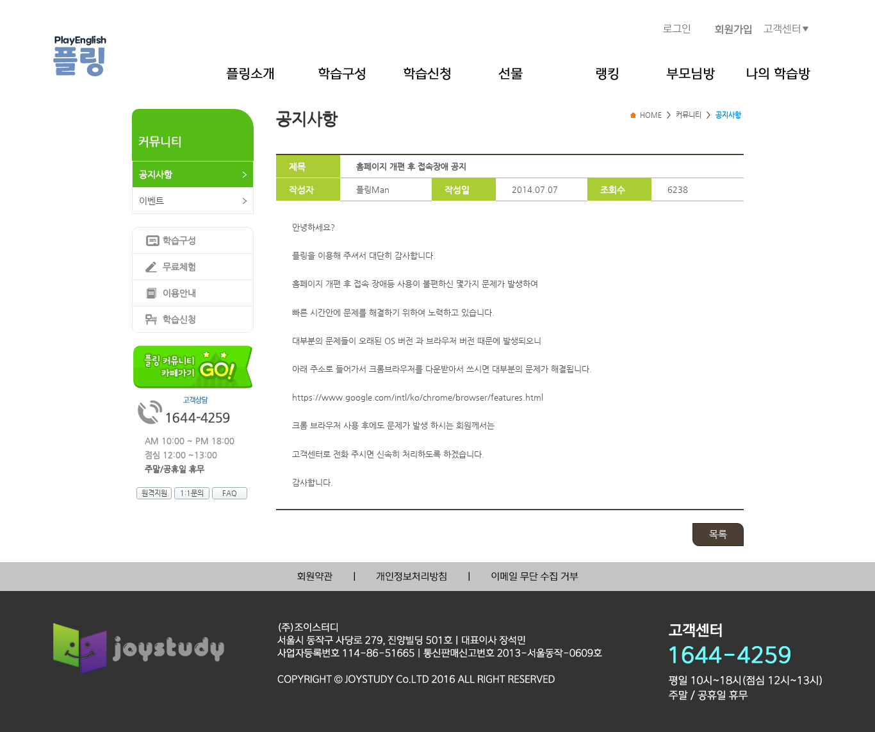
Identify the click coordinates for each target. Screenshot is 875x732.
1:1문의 (192, 493)
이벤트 (151, 200)
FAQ (229, 493)
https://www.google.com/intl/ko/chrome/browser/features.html (417, 397)
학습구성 (179, 240)
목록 (718, 534)
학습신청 (179, 319)
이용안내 (179, 293)
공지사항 (155, 174)
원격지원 (154, 493)
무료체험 (179, 267)
